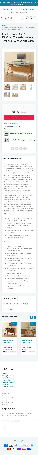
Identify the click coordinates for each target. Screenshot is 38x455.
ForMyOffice (22, 441)
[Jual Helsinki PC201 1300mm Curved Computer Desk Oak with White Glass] (19, 66)
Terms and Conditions (9, 382)
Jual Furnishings (15, 126)
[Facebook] (4, 428)
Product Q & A (8, 309)
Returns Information (8, 378)
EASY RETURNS (21, 9)
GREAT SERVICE (30, 9)
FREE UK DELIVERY (8, 9)
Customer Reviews (9, 298)
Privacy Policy (6, 380)
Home (3, 25)
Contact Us (5, 384)
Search (4, 374)
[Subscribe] (34, 421)
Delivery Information (11, 304)
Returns (25, 304)
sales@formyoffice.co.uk (20, 12)
